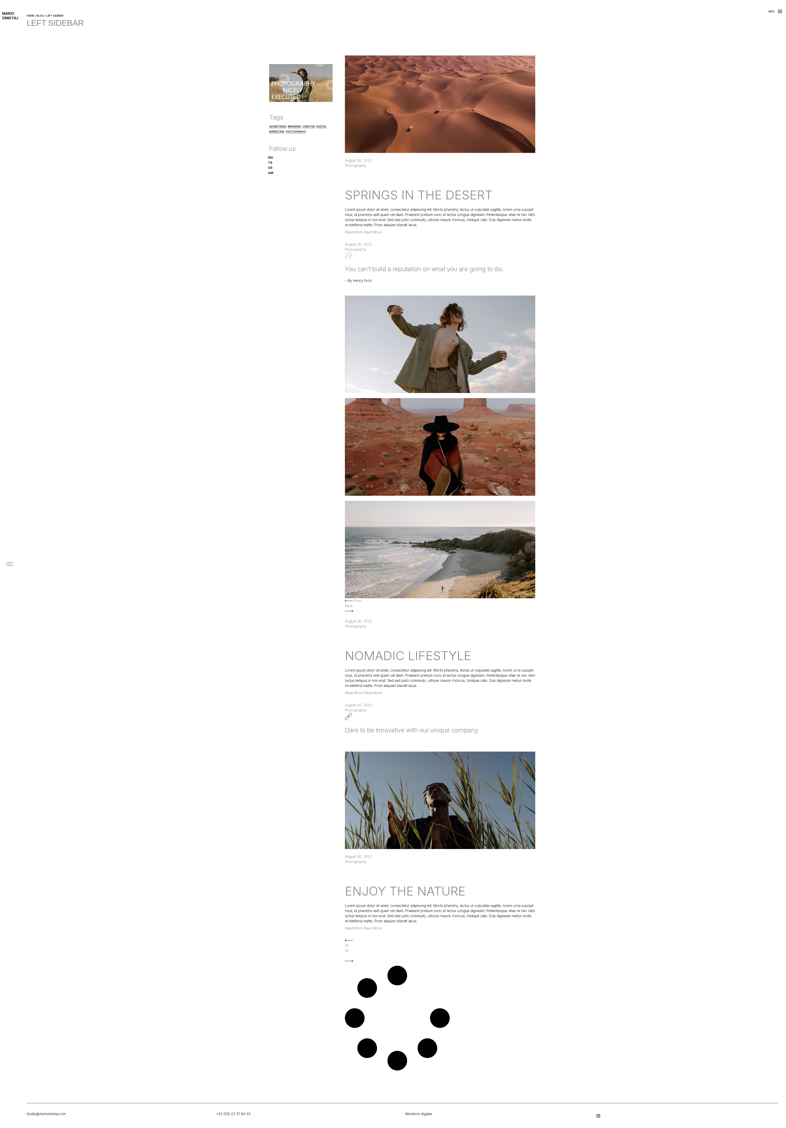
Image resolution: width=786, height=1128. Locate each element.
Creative (309, 126)
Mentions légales (418, 1114)
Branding (294, 126)
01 (346, 946)
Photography (296, 131)
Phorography (355, 166)
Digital (321, 126)
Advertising (277, 126)
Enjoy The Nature (405, 891)
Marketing (277, 131)
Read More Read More (363, 232)
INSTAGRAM (270, 165)
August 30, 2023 (358, 160)
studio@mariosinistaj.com (46, 1114)
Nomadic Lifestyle (408, 655)
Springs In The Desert (418, 194)
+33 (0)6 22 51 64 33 (233, 1114)
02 (347, 951)
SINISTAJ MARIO (10, 15)
